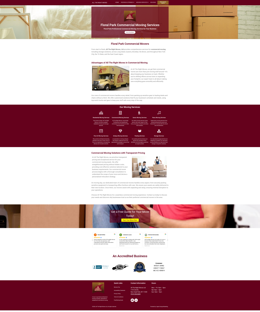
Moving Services (141, 2)
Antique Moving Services (120, 136)
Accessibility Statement (119, 290)
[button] (167, 240)
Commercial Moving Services (120, 117)
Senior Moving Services (140, 117)
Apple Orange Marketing (162, 306)
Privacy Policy (117, 293)
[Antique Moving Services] (120, 131)
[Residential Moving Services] (101, 112)
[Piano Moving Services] (159, 112)
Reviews (153, 2)
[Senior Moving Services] (139, 112)
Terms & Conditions (118, 297)
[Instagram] (136, 300)
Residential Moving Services (101, 117)
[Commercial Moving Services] (120, 112)
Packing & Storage (127, 2)
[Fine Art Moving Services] (101, 131)
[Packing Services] (139, 131)
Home (117, 2)
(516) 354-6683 (135, 294)
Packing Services (140, 136)
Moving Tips (117, 287)
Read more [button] (121, 246)
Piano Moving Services (159, 117)
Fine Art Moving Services (101, 136)
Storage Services (159, 136)
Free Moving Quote (118, 300)
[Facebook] (132, 300)
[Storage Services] (159, 131)
